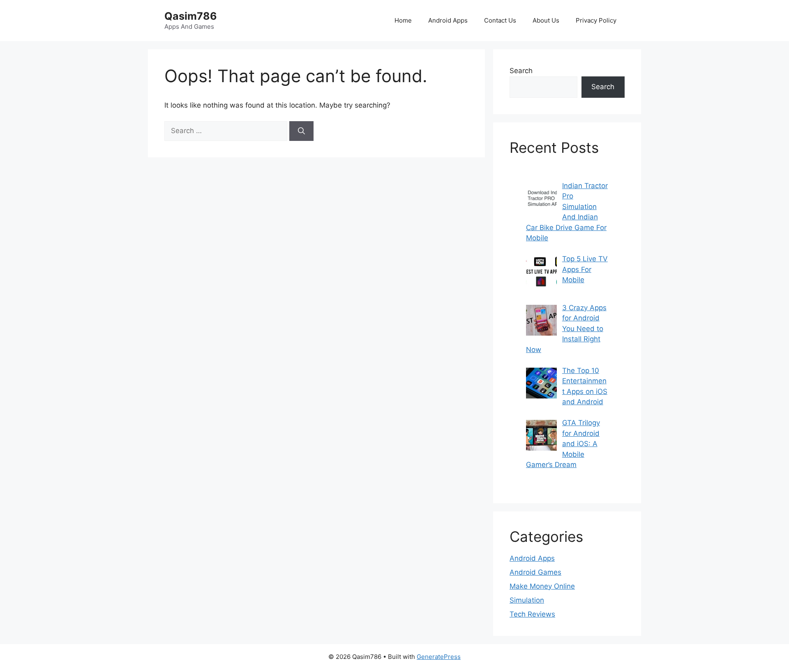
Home (403, 20)
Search (521, 71)
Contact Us (500, 20)
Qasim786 (190, 16)
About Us (546, 20)
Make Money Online (542, 586)
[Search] (301, 131)
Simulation (527, 600)
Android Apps (448, 20)
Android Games (535, 572)
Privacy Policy (596, 20)
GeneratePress (439, 657)
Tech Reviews (532, 614)
